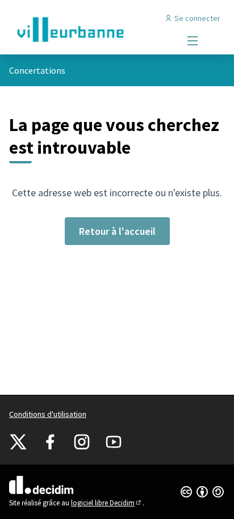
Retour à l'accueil (117, 231)
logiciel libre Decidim (107, 503)
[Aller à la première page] (89, 29)
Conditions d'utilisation (47, 414)
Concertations (37, 70)
